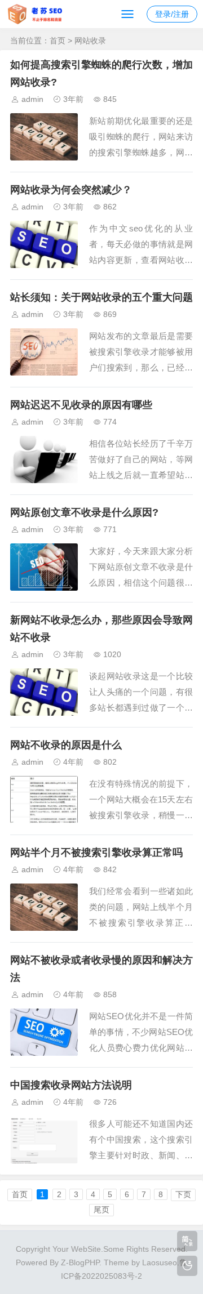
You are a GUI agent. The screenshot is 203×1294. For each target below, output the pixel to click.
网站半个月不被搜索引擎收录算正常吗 (96, 852)
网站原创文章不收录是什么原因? (84, 512)
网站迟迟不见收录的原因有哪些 (81, 404)
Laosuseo (159, 1262)
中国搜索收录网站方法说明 (71, 1085)
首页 (57, 40)
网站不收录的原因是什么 (66, 745)
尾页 (101, 1209)
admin (32, 99)
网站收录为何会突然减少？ (71, 189)
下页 (183, 1194)
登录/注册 (172, 14)
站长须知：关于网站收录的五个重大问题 (101, 297)
